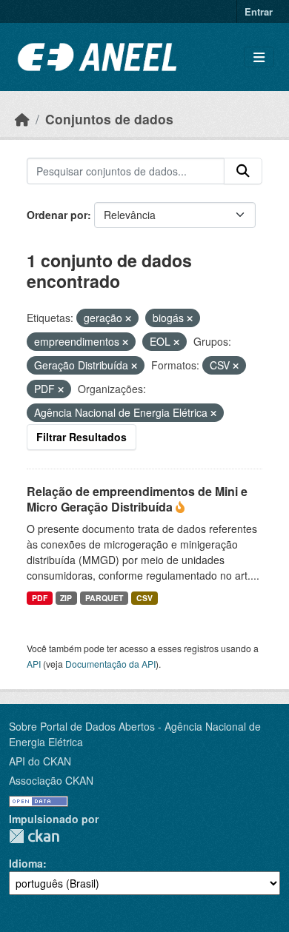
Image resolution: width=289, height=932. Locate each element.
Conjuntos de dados (109, 119)
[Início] (22, 119)
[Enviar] (243, 171)
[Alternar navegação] (259, 57)
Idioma (26, 863)
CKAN (34, 836)
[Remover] (128, 318)
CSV (144, 597)
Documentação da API (110, 663)
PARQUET (104, 597)
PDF (39, 597)
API (34, 663)
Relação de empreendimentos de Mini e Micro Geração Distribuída (137, 499)
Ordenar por (57, 214)
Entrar (259, 11)
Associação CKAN (51, 780)
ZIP (66, 597)
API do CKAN (40, 761)
